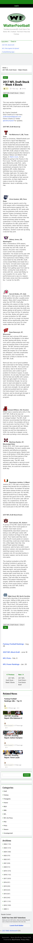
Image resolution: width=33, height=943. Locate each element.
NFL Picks (7, 658)
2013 (5, 894)
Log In (16, 6)
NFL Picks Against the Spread (10, 48)
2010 (5, 905)
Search (26, 775)
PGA (5, 822)
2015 (5, 886)
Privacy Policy (25, 939)
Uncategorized (8, 833)
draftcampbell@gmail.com (12, 116)
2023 (5, 855)
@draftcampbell (8, 121)
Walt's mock (14, 157)
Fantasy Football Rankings (13, 644)
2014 (5, 890)
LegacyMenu (4, 41)
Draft (5, 77)
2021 (5, 863)
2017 (5, 878)
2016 (5, 882)
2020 (5, 867)
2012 (5, 897)
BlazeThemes (16, 939)
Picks (5, 825)
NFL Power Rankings (11, 664)
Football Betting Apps (8, 52)
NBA (5, 810)
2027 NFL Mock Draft (8, 45)
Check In (13, 41)
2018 (5, 875)
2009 (5, 909)
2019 (5, 871)
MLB (5, 806)
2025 (5, 848)
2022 (5, 859)
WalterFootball (16, 25)
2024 (5, 852)
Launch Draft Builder (16, 925)
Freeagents (7, 799)
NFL (5, 814)
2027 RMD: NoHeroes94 (10, 931)
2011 (5, 901)
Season (6, 829)
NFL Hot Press (8, 818)
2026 (5, 844)
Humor (6, 802)
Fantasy (6, 795)
